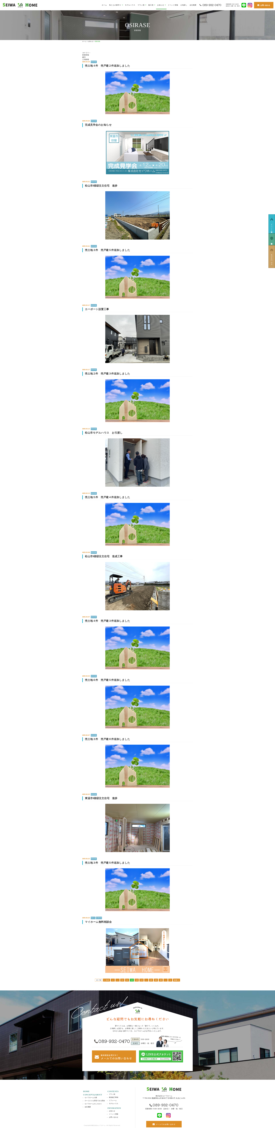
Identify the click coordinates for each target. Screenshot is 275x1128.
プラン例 (112, 1094)
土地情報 (85, 59)
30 (156, 980)
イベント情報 (173, 5)
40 (161, 980)
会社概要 (193, 5)
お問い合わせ (113, 1117)
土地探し (183, 5)
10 (122, 980)
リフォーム (113, 1100)
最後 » (176, 980)
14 (141, 980)
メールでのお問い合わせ (165, 1124)
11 (127, 980)
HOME (86, 1091)
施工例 (151, 5)
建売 (84, 57)
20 (151, 980)
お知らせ (112, 1111)
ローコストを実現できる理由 (95, 1100)
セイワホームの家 (91, 1097)
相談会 (93, 918)
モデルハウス (130, 5)
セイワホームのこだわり (93, 1103)
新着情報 (85, 55)
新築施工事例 (113, 1097)
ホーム (104, 5)
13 (137, 980)
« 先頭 (106, 980)
